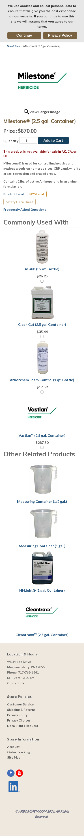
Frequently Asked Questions (24, 209)
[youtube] (19, 773)
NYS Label (36, 194)
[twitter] (15, 773)
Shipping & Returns (21, 709)
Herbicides (13, 46)
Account (13, 747)
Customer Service (20, 704)
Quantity (11, 141)
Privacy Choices (18, 720)
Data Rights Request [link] (22, 726)
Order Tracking (18, 752)
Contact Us (15, 683)
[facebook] (11, 773)
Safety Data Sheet (19, 202)
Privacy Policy (60, 35)
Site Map (13, 757)
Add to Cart (53, 140)
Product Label (13, 194)
